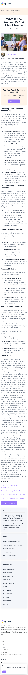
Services (5, 604)
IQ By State (6, 597)
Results (2, 641)
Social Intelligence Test (9, 555)
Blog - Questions (7, 572)
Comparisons (6, 579)
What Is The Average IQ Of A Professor (13, 498)
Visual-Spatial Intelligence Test (11, 541)
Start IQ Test (14, 101)
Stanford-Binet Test (8, 548)
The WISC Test (7, 552)
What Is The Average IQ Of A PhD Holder (13, 494)
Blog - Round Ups (8, 576)
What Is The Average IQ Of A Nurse (11, 491)
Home (2, 10)
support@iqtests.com (8, 662)
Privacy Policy (4, 652)
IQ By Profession (15, 10)
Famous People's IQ (8, 583)
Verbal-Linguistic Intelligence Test (12, 545)
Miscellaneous (7, 600)
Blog (7, 10)
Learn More (4, 669)
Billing (2, 644)
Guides (5, 586)
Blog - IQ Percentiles (8, 569)
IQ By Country (7, 590)
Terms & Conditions (5, 649)
